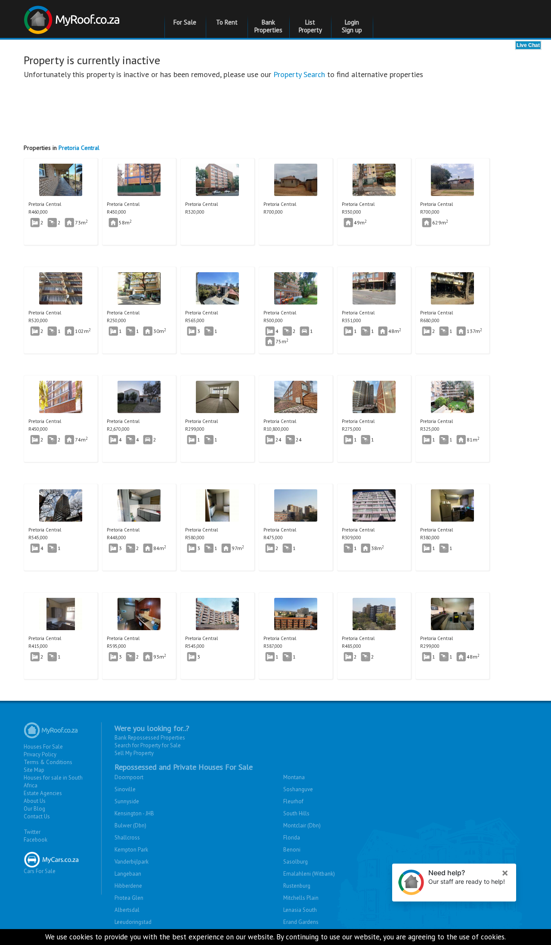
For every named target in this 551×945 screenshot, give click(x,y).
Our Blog (34, 808)
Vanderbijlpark (132, 861)
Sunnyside (127, 801)
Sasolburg (295, 861)
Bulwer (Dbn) (130, 825)
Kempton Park (131, 849)
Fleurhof (293, 801)
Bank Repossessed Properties (150, 737)
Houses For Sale (43, 746)
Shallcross (127, 837)
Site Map (34, 770)
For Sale (184, 22)
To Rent (227, 22)
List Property (310, 26)
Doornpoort (129, 777)
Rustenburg (296, 885)
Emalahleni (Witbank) (309, 873)
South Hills (296, 813)
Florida (291, 837)
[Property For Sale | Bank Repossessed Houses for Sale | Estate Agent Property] (73, 16)
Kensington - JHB (134, 813)
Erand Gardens (301, 922)
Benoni (291, 849)
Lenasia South (300, 910)
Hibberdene (128, 885)
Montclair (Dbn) (302, 825)
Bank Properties (268, 26)
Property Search (299, 74)
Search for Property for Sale (148, 745)
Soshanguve (298, 789)
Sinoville (125, 789)
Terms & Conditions (48, 762)
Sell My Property (134, 753)
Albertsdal (127, 910)
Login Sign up (352, 26)
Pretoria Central (79, 148)
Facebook (35, 839)
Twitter (32, 832)
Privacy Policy (40, 754)
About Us (35, 801)
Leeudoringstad (133, 922)
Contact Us (37, 816)
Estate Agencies (43, 793)
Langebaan (128, 873)
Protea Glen (129, 897)
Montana (294, 777)
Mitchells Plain (301, 897)
